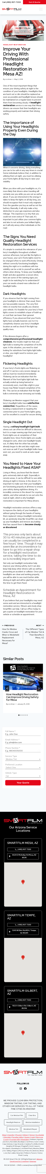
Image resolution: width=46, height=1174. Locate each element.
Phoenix (18, 1135)
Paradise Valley (17, 1137)
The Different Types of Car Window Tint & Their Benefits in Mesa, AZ (34, 631)
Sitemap (33, 1161)
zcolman (8, 79)
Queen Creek (29, 1137)
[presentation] (23, 677)
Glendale (7, 1137)
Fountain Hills (15, 1139)
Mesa (4, 1135)
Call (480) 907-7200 (11, 2)
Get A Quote (34, 2)
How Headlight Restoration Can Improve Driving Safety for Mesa (22, 697)
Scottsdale (40, 1135)
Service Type (11, 756)
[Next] (39, 688)
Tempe (32, 1135)
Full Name (10, 731)
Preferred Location (13, 764)
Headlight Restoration (14, 45)
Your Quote (23, 782)
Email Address (12, 739)
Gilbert (25, 1135)
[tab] (19, 715)
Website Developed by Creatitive (26, 1160)
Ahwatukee (25, 1139)
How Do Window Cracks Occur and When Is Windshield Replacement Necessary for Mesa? (10, 634)
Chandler (10, 1135)
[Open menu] (41, 9)
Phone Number (12, 748)
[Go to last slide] (7, 688)
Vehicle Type (11, 773)
